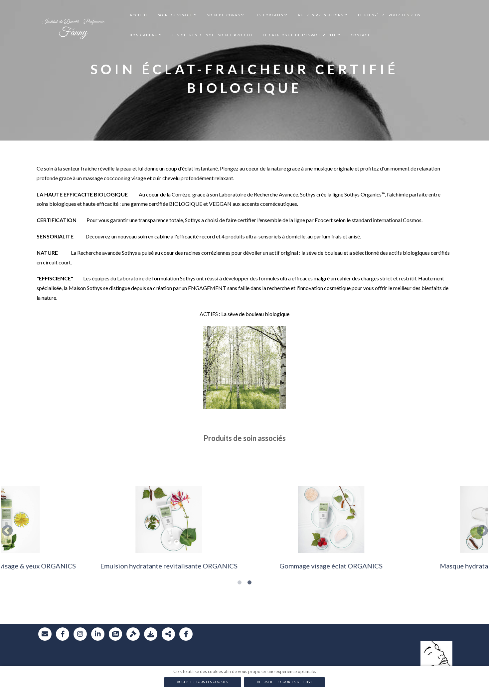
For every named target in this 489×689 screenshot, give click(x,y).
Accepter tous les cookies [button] (202, 682)
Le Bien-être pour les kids (389, 15)
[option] (82, 530)
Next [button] (481, 530)
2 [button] (249, 582)
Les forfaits (268, 15)
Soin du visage (175, 15)
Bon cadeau (144, 35)
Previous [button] (6, 530)
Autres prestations (321, 15)
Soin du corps (223, 15)
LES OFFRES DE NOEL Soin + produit (212, 35)
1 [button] (239, 582)
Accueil (139, 15)
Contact (360, 35)
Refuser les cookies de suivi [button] (284, 682)
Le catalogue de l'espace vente (300, 35)
